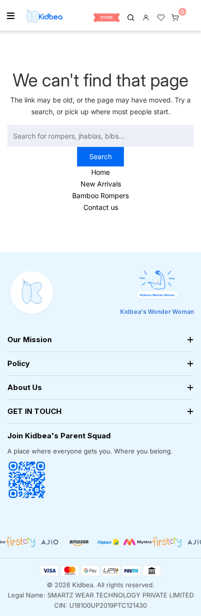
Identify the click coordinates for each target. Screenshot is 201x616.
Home (100, 172)
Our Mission (29, 339)
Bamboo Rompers (100, 195)
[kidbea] (131, 16)
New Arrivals (100, 184)
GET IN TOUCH (34, 411)
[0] (175, 16)
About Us (24, 387)
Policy (18, 363)
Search (100, 156)
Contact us (100, 207)
